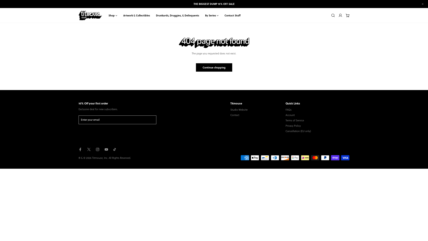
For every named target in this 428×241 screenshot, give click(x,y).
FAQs (289, 109)
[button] (347, 15)
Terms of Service (295, 120)
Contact (234, 115)
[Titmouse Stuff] (90, 15)
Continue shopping (214, 67)
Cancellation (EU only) (298, 131)
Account (290, 115)
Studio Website (239, 109)
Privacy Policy (293, 126)
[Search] (333, 15)
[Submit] (152, 119)
